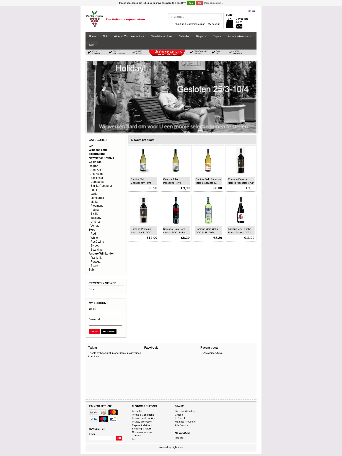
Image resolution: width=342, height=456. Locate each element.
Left (134, 439)
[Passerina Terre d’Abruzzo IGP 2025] (175, 174)
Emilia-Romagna (101, 185)
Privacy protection (142, 421)
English (249, 11)
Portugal (95, 261)
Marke (94, 201)
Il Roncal (180, 418)
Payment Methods (142, 425)
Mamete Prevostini (185, 421)
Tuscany (95, 217)
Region (200, 36)
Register (179, 437)
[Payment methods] (93, 414)
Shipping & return (142, 428)
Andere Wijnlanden (238, 36)
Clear (92, 289)
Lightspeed (178, 447)
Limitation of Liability (143, 418)
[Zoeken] (170, 17)
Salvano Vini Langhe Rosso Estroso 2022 (239, 230)
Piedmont (96, 205)
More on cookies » (213, 3)
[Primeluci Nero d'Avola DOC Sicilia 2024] (142, 224)
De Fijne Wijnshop (185, 411)
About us (179, 24)
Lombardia (97, 197)
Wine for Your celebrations (129, 36)
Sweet (94, 245)
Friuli (93, 189)
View (239, 26)
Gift (105, 36)
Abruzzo (95, 169)
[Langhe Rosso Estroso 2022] (240, 224)
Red (93, 233)
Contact (136, 435)
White (94, 237)
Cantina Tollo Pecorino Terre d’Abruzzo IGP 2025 (208, 183)
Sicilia (94, 213)
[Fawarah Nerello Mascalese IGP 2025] (240, 174)
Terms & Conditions (143, 414)
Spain (94, 265)
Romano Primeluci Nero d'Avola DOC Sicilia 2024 (141, 232)
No (199, 3)
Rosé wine (97, 241)
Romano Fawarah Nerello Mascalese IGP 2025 (241, 183)
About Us (137, 411)
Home (92, 36)
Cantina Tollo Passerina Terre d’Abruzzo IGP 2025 (174, 183)
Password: (94, 319)
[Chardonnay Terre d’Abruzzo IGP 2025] (142, 174)
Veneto (94, 225)
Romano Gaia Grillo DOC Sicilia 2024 (207, 230)
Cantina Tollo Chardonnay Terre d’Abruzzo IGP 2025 (142, 183)
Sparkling (96, 249)
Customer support (196, 24)
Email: (92, 308)
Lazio (93, 193)
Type (216, 36)
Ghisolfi (179, 414)
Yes (191, 3)
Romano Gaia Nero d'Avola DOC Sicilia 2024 (174, 232)
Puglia (94, 209)
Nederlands (253, 11)
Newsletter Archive (161, 36)
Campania (97, 181)
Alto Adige (96, 173)
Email (92, 433)
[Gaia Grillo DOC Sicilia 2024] (207, 224)
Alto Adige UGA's (212, 352)
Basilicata (96, 177)
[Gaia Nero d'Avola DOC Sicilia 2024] (175, 224)
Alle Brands (181, 425)
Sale (91, 44)
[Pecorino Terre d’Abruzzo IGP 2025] (207, 174)
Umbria (95, 221)
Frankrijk (96, 257)
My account (214, 24)
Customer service (142, 432)
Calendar (184, 36)
